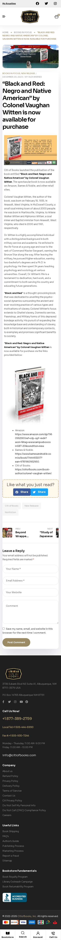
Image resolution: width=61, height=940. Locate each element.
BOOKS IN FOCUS (23, 32)
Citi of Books (11, 505)
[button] (22, 492)
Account (38, 937)
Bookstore (8, 937)
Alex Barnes (35, 77)
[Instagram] (55, 3)
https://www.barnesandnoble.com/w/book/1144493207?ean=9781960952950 (33, 457)
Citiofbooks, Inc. (27, 916)
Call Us (53, 937)
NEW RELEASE (28, 73)
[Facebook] (37, 3)
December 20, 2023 (12, 77)
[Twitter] (46, 3)
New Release (32, 505)
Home (5, 32)
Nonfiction (10, 512)
